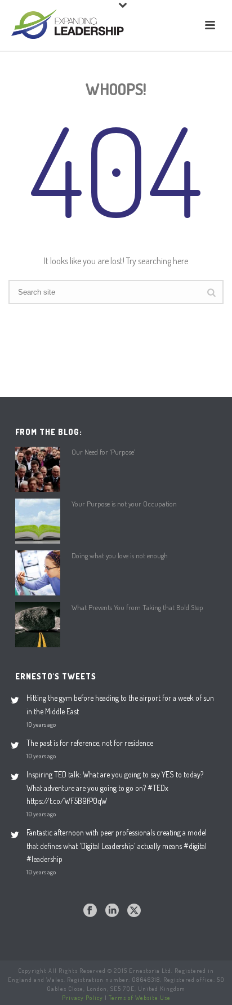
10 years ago (41, 724)
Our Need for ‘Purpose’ (103, 451)
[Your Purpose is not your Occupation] (37, 521)
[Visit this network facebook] (90, 911)
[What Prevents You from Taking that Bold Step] (37, 624)
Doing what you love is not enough (120, 555)
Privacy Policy (82, 998)
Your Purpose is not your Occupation (124, 503)
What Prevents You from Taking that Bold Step (137, 607)
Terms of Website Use (140, 998)
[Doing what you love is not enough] (37, 572)
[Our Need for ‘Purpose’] (37, 469)
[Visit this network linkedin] (112, 911)
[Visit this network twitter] (134, 911)
